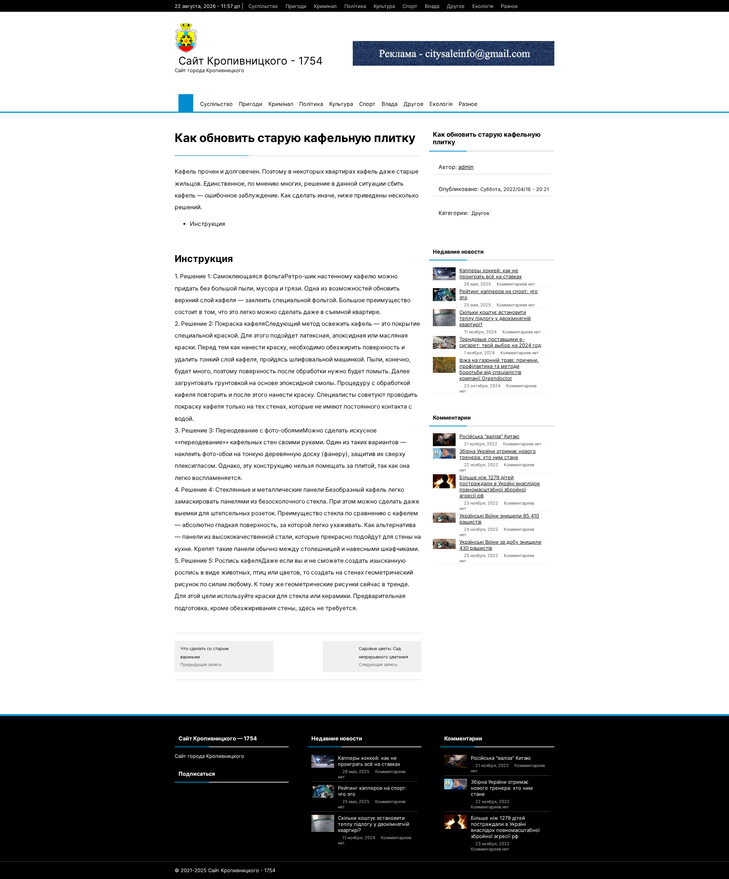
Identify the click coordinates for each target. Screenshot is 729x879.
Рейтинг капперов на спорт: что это (498, 294)
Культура (384, 6)
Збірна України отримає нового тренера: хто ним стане (497, 454)
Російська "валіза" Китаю (489, 436)
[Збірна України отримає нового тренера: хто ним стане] (444, 453)
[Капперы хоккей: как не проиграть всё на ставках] (444, 273)
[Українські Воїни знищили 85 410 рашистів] (444, 518)
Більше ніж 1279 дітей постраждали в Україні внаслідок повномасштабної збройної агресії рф (499, 486)
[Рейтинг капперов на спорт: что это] (444, 294)
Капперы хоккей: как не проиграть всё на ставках (490, 273)
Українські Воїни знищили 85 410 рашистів (499, 519)
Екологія (482, 6)
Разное (509, 6)
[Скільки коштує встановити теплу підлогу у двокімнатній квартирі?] (444, 317)
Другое (456, 6)
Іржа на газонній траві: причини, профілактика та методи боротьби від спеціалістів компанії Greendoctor (499, 369)
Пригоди (296, 6)
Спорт (409, 6)
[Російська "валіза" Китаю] (444, 439)
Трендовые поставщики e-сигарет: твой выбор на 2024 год (500, 342)
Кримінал (325, 6)
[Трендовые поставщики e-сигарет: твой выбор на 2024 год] (444, 342)
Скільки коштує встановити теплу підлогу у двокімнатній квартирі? (495, 318)
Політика (355, 6)
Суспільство (263, 6)
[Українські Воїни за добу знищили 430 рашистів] (444, 544)
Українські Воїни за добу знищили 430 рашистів (500, 545)
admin (465, 167)
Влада (432, 6)
